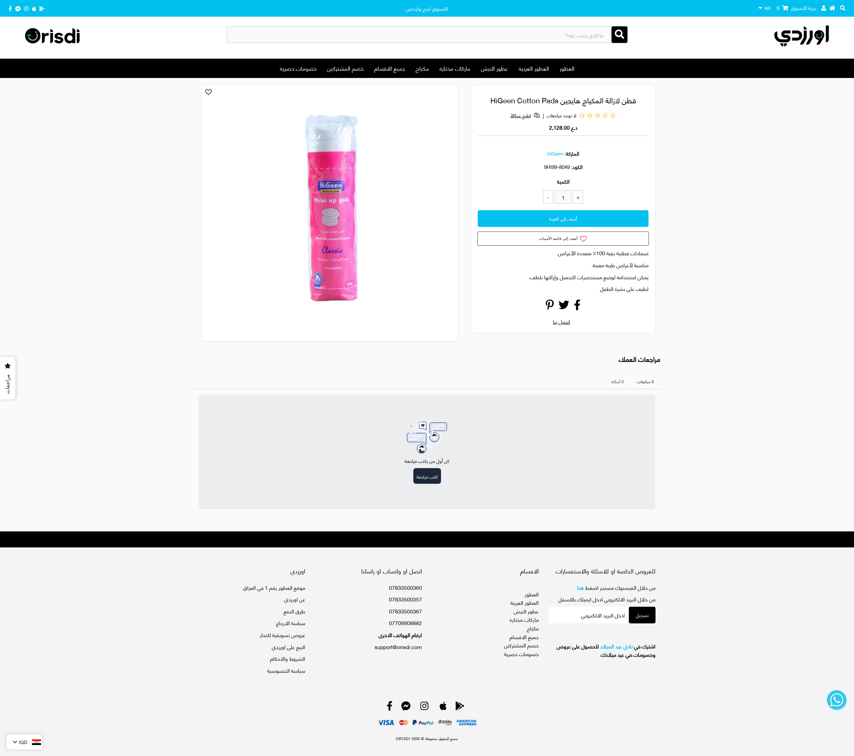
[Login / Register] (823, 7)
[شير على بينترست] (550, 306)
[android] (42, 8)
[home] (832, 7)
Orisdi (403, 738)
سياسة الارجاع (290, 622)
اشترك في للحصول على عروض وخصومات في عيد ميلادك (606, 650)
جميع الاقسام (389, 68)
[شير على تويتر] (563, 306)
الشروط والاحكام (287, 658)
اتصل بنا (561, 321)
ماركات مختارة (455, 68)
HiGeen (555, 153)
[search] (842, 7)
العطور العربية (534, 68)
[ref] (18, 8)
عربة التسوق (797, 7)
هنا (580, 587)
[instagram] (26, 8)
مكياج (422, 68)
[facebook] (10, 8)
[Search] (619, 34)
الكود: (576, 167)
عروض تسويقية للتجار (282, 634)
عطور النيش (494, 68)
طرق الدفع (294, 611)
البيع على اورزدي (288, 646)
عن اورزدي (294, 599)
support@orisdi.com (398, 646)
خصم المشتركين (345, 68)
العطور (567, 68)
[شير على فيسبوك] (577, 306)
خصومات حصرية (298, 68)
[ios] (34, 8)
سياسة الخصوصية (286, 670)
